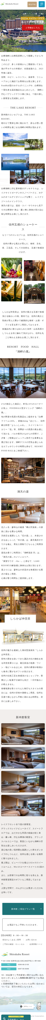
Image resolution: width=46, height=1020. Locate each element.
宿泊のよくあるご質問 (11, 939)
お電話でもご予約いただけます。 (23, 924)
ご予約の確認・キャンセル (13, 944)
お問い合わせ (31, 939)
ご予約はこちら (32, 27)
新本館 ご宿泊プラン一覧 (23, 908)
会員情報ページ (35, 944)
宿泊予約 (32, 4)
